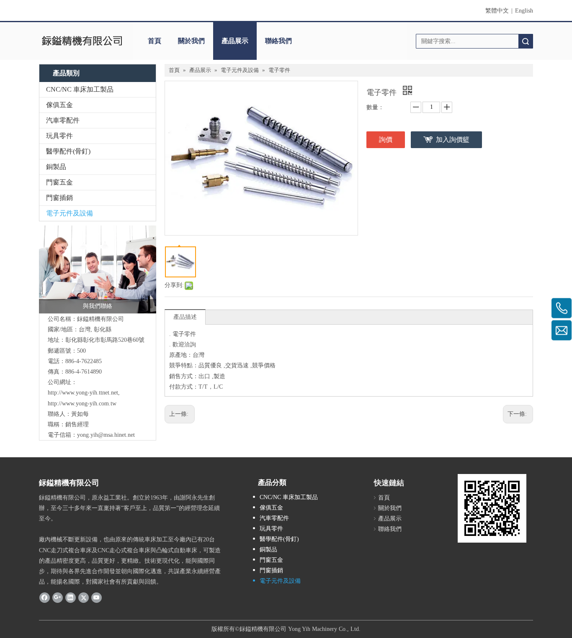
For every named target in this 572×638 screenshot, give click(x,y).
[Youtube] (96, 597)
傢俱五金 (59, 104)
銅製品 (56, 166)
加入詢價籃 (452, 139)
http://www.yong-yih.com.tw (82, 403)
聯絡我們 (278, 40)
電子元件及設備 (69, 213)
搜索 (525, 41)
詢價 (385, 139)
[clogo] (82, 41)
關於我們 (191, 40)
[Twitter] (83, 597)
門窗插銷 (59, 197)
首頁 (154, 40)
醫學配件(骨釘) (68, 151)
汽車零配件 (63, 120)
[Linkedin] (70, 597)
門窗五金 (59, 182)
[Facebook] (44, 597)
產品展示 (235, 40)
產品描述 (185, 317)
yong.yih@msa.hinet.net (106, 435)
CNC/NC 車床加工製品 (79, 89)
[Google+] (57, 597)
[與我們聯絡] (97, 269)
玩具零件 (59, 135)
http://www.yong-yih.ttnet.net (83, 392)
